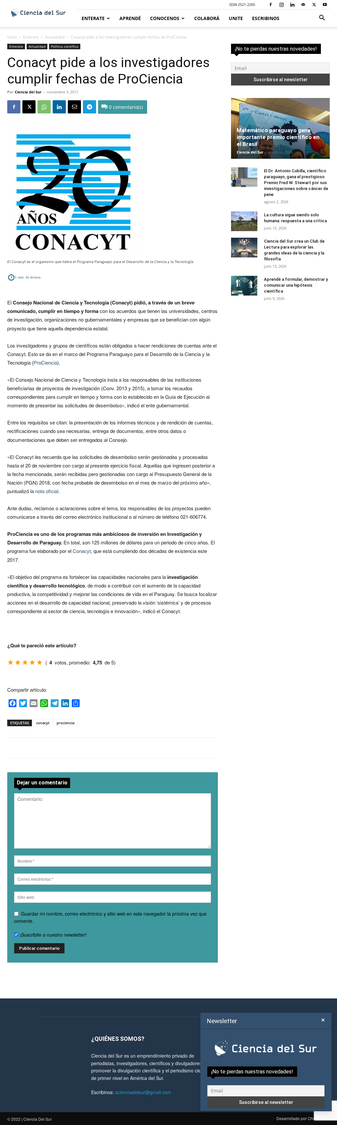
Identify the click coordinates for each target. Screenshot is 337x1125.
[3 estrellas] (25, 662)
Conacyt (82, 550)
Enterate (93, 18)
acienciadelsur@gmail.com (143, 1092)
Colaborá (207, 18)
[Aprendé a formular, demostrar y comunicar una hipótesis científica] (244, 286)
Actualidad (55, 37)
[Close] (323, 1020)
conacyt (42, 722)
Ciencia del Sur (28, 91)
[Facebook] (270, 4)
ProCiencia (45, 362)
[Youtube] (325, 4)
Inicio (12, 37)
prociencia (65, 722)
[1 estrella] (10, 662)
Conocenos (164, 18)
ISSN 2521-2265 (242, 4)
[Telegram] (89, 106)
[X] (314, 4)
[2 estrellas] (17, 662)
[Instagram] (281, 4)
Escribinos (265, 18)
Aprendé (130, 18)
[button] (322, 18)
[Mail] (303, 4)
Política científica (64, 46)
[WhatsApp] (44, 106)
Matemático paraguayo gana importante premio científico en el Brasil (278, 137)
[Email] (74, 106)
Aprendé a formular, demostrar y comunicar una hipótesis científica (296, 285)
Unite (236, 18)
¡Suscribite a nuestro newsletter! (52, 934)
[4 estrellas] (32, 662)
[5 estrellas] (39, 662)
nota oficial (46, 491)
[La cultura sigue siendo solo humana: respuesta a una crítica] (244, 221)
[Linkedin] (292, 4)
